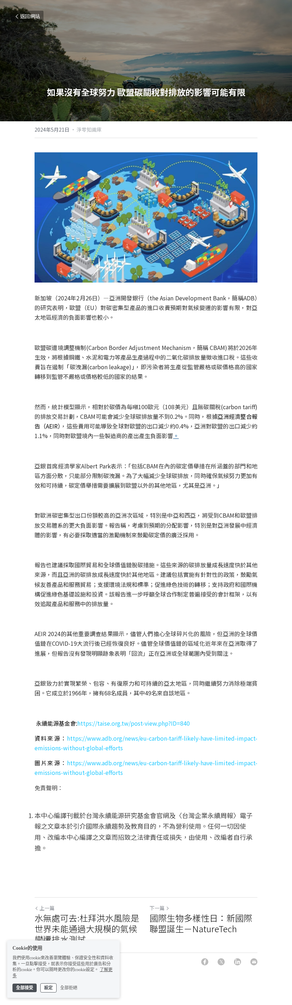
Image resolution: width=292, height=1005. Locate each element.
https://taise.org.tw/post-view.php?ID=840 (133, 723)
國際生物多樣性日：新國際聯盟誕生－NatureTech (201, 923)
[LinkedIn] (237, 961)
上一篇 (47, 908)
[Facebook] (204, 961)
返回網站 (30, 16)
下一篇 (157, 908)
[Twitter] (221, 961)
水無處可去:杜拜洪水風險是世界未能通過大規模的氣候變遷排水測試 (87, 929)
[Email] (253, 961)
